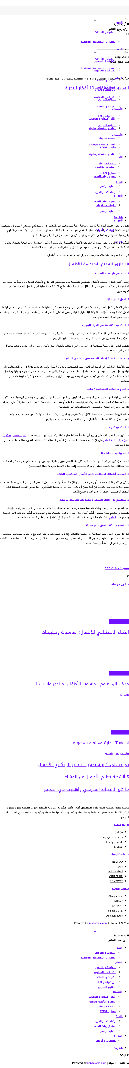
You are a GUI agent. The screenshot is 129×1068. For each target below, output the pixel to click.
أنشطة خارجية (107, 163)
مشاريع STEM (108, 173)
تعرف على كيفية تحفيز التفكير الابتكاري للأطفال (83, 764)
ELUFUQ (117, 861)
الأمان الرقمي (108, 186)
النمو (119, 22)
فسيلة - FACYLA (117, 568)
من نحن (119, 832)
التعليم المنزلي (107, 987)
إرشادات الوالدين (105, 192)
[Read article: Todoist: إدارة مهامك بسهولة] (64, 715)
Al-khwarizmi (115, 871)
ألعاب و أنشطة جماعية (102, 1001)
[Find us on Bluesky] (121, 2)
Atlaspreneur (115, 896)
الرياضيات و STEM (97, 78)
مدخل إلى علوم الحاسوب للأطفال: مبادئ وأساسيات (80, 684)
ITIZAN (119, 866)
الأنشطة (117, 991)
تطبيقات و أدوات (120, 732)
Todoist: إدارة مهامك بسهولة (101, 743)
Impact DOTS (115, 910)
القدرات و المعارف (105, 972)
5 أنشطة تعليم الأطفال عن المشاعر (96, 777)
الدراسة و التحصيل (105, 967)
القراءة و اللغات (106, 977)
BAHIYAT (117, 905)
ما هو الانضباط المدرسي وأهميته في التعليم (86, 789)
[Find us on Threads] (124, 2)
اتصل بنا (118, 846)
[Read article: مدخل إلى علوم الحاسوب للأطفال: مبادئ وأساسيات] (64, 656)
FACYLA (124, 78)
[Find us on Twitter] (127, 2)
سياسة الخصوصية (113, 837)
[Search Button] (95, 20)
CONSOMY (116, 881)
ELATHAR (117, 901)
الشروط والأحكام (113, 842)
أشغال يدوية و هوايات (102, 996)
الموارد (118, 195)
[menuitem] (118, 217)
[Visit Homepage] (123, 14)
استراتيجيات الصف (105, 201)
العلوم (112, 517)
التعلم (112, 78)
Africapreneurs (114, 915)
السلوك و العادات (105, 32)
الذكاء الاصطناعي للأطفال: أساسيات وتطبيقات (85, 632)
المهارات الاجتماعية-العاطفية (98, 41)
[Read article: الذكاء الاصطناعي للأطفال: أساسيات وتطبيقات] (64, 604)
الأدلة (119, 182)
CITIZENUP (116, 876)
